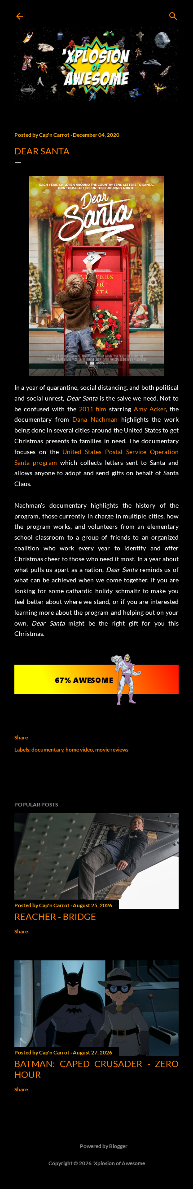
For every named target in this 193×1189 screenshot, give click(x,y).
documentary (47, 749)
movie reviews (111, 749)
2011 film (93, 409)
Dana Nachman (95, 419)
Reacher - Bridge (55, 916)
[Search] (173, 14)
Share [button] (21, 737)
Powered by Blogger (103, 1146)
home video (79, 749)
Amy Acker (150, 409)
